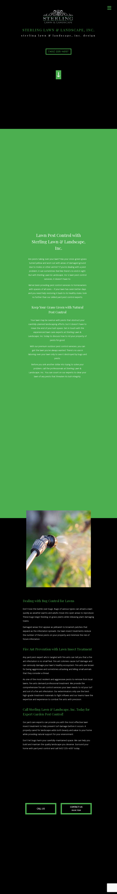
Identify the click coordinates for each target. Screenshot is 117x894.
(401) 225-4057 (59, 51)
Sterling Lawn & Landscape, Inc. (58, 30)
